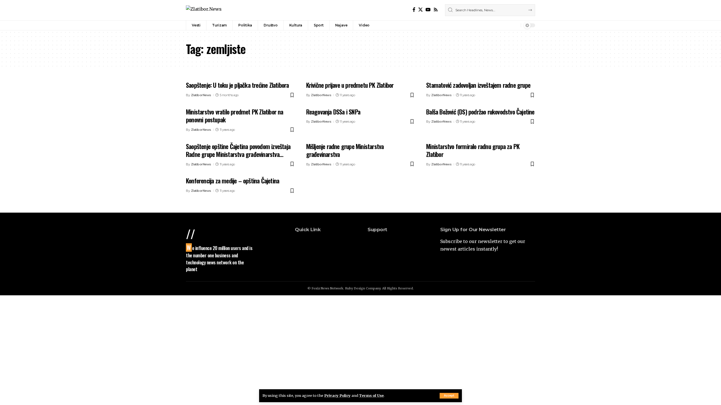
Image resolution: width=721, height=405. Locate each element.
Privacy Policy (337, 395)
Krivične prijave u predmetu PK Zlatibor (350, 84)
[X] (420, 10)
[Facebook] (414, 10)
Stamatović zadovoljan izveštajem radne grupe (478, 84)
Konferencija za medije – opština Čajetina (232, 180)
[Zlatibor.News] (204, 10)
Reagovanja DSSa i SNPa (333, 111)
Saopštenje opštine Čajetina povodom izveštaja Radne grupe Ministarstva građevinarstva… (238, 150)
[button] (449, 396)
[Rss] (435, 10)
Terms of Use (371, 395)
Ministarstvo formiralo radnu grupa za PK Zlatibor (472, 150)
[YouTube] (428, 10)
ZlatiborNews (201, 95)
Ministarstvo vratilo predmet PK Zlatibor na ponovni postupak (234, 115)
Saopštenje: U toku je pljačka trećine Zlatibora (237, 84)
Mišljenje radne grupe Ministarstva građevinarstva (345, 150)
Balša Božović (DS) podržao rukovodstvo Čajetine (480, 111)
